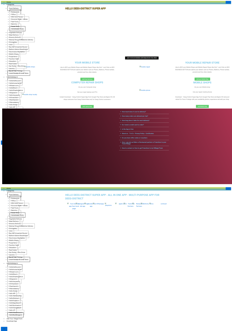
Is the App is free (127, 129)
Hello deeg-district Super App (85, 8)
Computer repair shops (87, 82)
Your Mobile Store (87, 62)
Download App (12, 321)
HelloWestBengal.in (15, 315)
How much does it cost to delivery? (134, 112)
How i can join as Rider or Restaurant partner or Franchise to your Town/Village (144, 143)
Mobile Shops (202, 82)
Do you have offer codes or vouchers (134, 138)
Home (9, 2)
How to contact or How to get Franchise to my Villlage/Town (142, 148)
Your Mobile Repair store (202, 62)
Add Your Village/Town (14, 319)
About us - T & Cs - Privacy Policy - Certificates (138, 133)
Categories (10, 4)
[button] (144, 112)
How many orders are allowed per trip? (135, 116)
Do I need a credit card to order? (133, 125)
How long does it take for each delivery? (135, 120)
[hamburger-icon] (228, 2)
